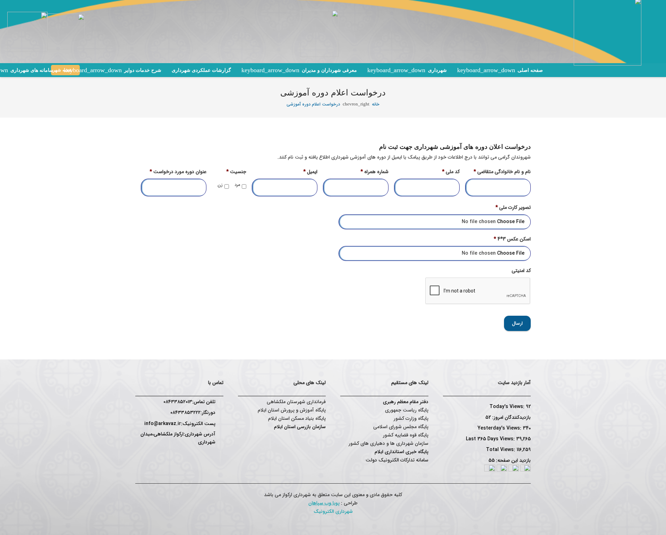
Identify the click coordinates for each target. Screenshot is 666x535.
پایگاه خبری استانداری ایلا (402, 452)
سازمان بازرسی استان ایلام (300, 427)
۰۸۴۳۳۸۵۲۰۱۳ (177, 402)
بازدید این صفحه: (513, 460)
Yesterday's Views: (500, 428)
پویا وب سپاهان (324, 503)
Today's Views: (507, 406)
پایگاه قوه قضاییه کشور (405, 435)
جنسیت (236, 172)
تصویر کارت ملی (513, 207)
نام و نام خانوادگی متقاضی (502, 172)
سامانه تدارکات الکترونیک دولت (397, 460)
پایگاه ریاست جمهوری (406, 410)
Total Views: (501, 449)
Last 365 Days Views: (491, 439)
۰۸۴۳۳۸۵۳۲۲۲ (185, 412)
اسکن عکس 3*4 (512, 239)
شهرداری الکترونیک (333, 511)
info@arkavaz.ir (162, 423)
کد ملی (451, 172)
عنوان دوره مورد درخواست (178, 172)
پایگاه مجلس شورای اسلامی (400, 427)
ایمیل (310, 172)
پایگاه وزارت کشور (411, 418)
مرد (237, 185)
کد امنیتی (521, 271)
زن (220, 185)
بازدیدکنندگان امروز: (511, 417)
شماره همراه (374, 172)
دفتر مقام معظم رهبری (405, 402)
